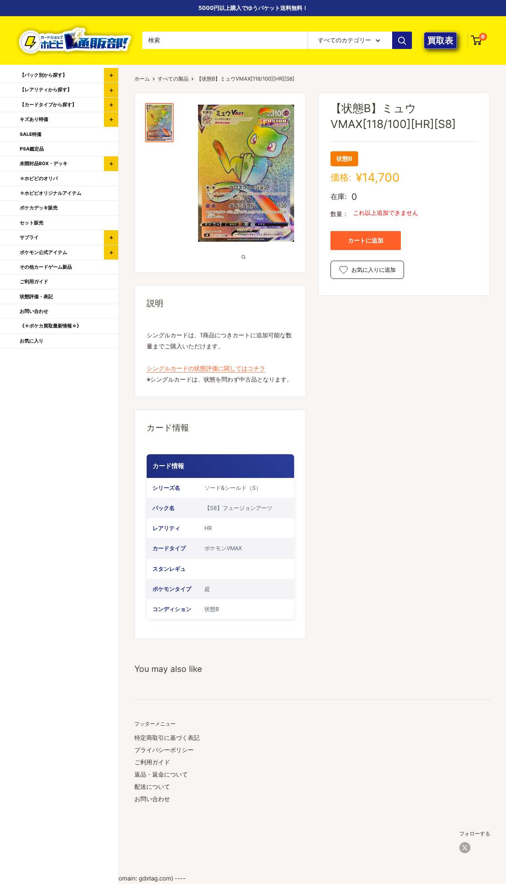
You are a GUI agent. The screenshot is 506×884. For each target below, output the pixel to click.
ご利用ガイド (152, 762)
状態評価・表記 (36, 296)
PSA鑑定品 (32, 149)
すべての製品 (173, 78)
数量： (339, 214)
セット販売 (31, 223)
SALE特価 (31, 134)
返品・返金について (161, 774)
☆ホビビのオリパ (39, 178)
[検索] (402, 40)
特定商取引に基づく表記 (167, 737)
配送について (152, 786)
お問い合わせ (152, 799)
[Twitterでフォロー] (464, 847)
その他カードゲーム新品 (46, 267)
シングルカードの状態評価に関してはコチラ (206, 368)
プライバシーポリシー (164, 750)
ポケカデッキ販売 (39, 208)
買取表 (440, 40)
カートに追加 (365, 240)
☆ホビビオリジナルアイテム (50, 193)
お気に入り (31, 341)
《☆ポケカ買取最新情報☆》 (50, 326)
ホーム (142, 78)
